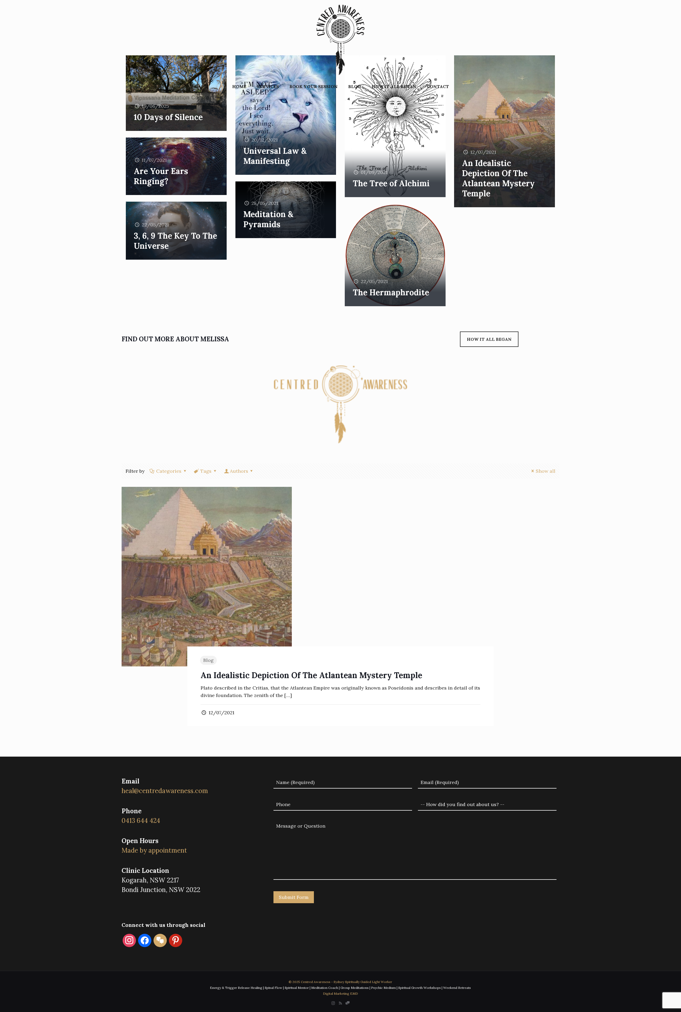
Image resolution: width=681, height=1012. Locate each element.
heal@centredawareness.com (165, 791)
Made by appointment (154, 850)
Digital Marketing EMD (340, 994)
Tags (205, 471)
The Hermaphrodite (391, 292)
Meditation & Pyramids (268, 219)
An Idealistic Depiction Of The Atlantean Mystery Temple (498, 178)
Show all (545, 471)
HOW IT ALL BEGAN (489, 339)
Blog (208, 660)
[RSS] (340, 1003)
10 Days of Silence (168, 117)
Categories (168, 471)
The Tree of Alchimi (391, 183)
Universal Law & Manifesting (274, 156)
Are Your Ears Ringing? (161, 176)
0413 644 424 (141, 820)
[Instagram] (333, 1003)
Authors (239, 471)
